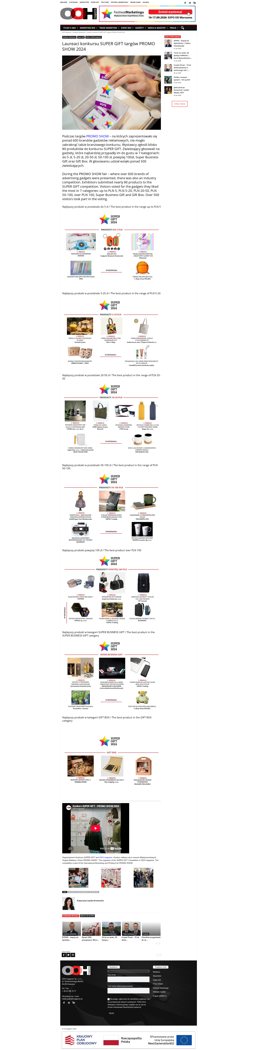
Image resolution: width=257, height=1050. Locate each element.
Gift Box (71, 892)
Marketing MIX (88, 28)
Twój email (111, 975)
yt (196, 1)
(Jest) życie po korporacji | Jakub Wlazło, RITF (181, 90)
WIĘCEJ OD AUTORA (87, 915)
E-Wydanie (73, 2)
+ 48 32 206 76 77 (69, 991)
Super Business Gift (82, 892)
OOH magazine (66, 32)
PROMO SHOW (135, 2)
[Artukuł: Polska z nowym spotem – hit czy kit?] (168, 83)
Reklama (63, 2)
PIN (71, 953)
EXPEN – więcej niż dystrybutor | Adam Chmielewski (182, 43)
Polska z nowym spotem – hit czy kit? (182, 78)
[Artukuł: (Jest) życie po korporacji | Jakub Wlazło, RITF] (168, 93)
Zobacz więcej (179, 104)
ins (191, 1)
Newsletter (84, 2)
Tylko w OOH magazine (93, 37)
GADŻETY (140, 28)
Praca (174, 28)
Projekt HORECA (159, 996)
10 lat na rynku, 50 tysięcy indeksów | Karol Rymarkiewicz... (183, 55)
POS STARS (105, 2)
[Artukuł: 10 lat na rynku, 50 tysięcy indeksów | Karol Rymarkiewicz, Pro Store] (168, 59)
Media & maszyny (158, 28)
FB (62, 953)
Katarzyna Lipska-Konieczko (90, 900)
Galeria (146, 2)
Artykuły (146, 934)
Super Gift (95, 2)
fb (187, 1)
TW (66, 953)
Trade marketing (109, 28)
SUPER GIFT (94, 892)
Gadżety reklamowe (79, 32)
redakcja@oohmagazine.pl (72, 999)
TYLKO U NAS (70, 28)
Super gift (81, 37)
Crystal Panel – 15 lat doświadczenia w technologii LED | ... (182, 67)
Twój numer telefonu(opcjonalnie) (120, 986)
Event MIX (127, 28)
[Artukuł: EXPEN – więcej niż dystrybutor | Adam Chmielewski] (168, 46)
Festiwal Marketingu (119, 2)
